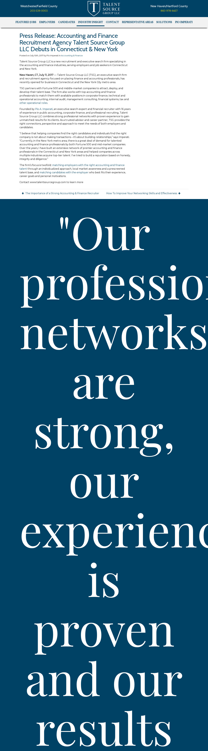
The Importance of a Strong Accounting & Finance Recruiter (62, 193)
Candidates (66, 22)
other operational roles (33, 102)
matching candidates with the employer (64, 172)
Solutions (164, 22)
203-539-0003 (39, 10)
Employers (47, 22)
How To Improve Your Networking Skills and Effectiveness (142, 193)
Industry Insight (90, 22)
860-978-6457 (169, 10)
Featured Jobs (26, 22)
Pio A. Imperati (44, 109)
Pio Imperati (184, 22)
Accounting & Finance (72, 55)
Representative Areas (137, 22)
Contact (112, 22)
